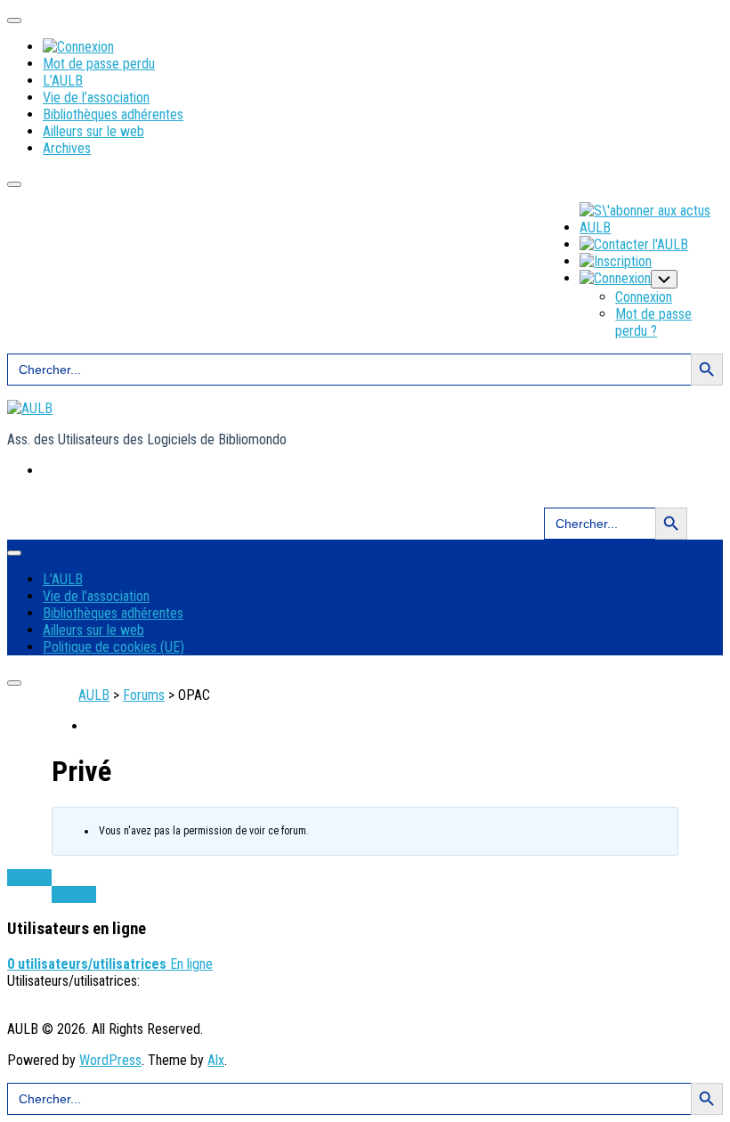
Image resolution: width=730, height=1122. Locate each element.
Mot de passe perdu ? (653, 322)
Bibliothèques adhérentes (113, 114)
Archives (67, 148)
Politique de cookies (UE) (113, 646)
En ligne (110, 963)
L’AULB (63, 80)
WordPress (110, 1060)
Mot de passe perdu (99, 63)
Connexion (643, 297)
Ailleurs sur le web (93, 131)
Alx (215, 1060)
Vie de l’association (96, 97)
